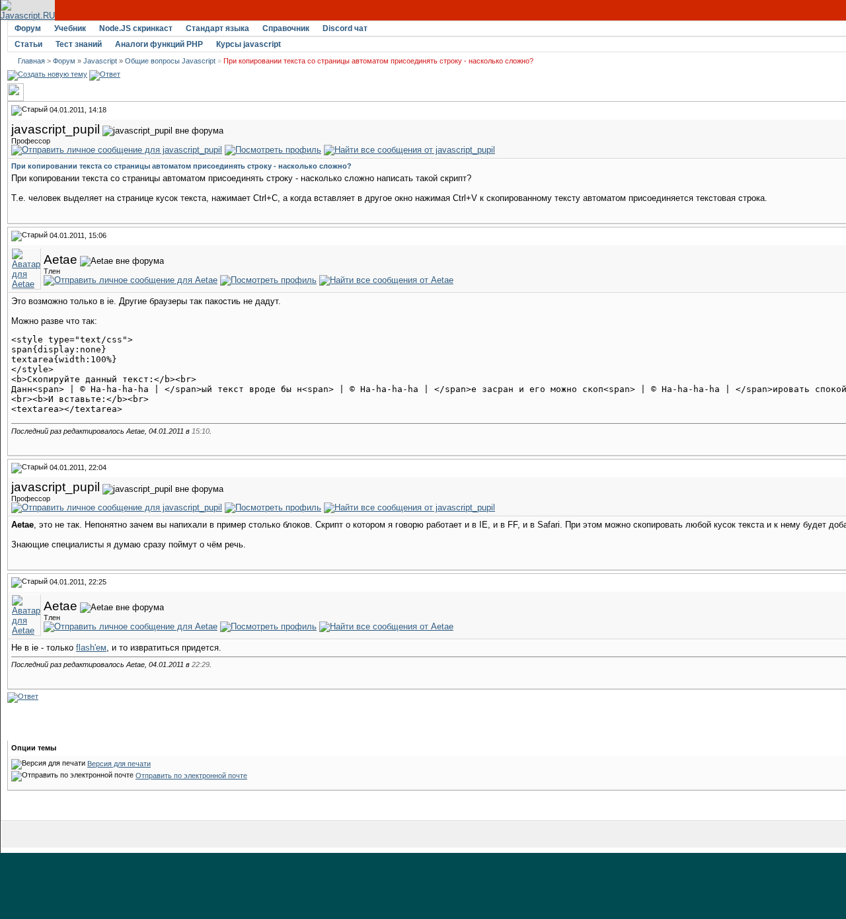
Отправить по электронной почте (191, 775)
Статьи (28, 44)
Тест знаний (79, 44)
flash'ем (91, 648)
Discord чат (345, 28)
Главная (31, 61)
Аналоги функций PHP (159, 44)
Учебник (70, 28)
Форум (28, 28)
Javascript (100, 61)
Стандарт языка (217, 28)
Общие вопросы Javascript (170, 61)
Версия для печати (119, 764)
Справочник (285, 28)
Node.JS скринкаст (136, 28)
